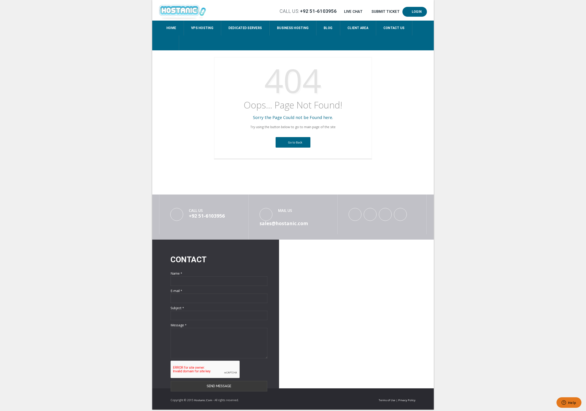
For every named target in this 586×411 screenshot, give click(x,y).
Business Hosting (293, 28)
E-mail (176, 291)
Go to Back (294, 142)
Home (171, 28)
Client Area (357, 28)
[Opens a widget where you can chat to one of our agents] (568, 403)
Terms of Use (387, 400)
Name (176, 273)
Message (179, 325)
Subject (177, 308)
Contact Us (394, 28)
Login (416, 12)
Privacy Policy (406, 400)
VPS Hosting (202, 28)
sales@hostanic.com (284, 223)
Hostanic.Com (203, 400)
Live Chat (353, 11)
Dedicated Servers (245, 28)
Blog (328, 28)
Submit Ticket (385, 11)
